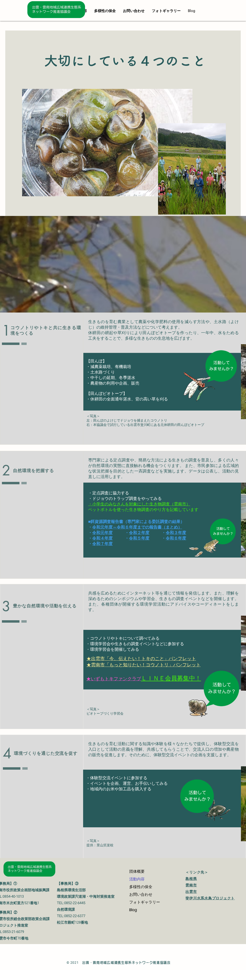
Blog (133, 910)
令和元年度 (102, 532)
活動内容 (137, 879)
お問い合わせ (140, 894)
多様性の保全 (142, 887)
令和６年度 (176, 538)
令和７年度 (102, 543)
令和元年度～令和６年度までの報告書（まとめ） (137, 527)
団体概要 (137, 871)
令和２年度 (139, 532)
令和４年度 (102, 538)
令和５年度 (139, 538)
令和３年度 (176, 532)
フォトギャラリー (144, 902)
